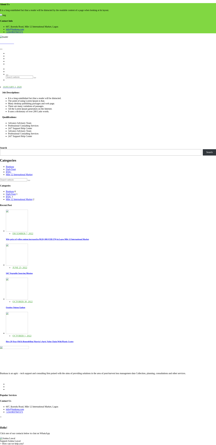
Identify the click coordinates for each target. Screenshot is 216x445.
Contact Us (11, 64)
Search (3, 148)
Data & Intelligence (15, 56)
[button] (108, 439)
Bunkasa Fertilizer (14, 58)
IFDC (8, 172)
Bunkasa (10, 166)
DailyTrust (11, 169)
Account (10, 61)
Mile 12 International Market (19, 174)
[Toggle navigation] (1, 49)
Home (9, 53)
